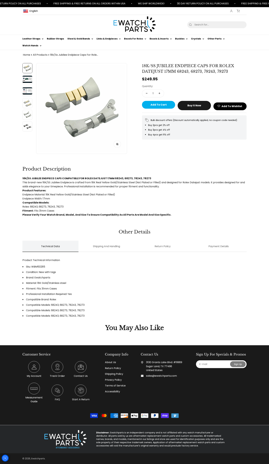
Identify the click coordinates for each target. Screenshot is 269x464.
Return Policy (113, 368)
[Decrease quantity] (146, 93)
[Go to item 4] (27, 103)
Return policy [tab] (163, 246)
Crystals (196, 38)
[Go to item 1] (27, 68)
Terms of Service (115, 385)
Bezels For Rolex (133, 38)
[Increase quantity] (159, 93)
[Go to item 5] (27, 115)
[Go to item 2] (27, 80)
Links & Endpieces (107, 38)
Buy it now (194, 105)
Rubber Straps (55, 38)
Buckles (179, 38)
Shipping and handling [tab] (106, 246)
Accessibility (112, 391)
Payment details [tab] (218, 246)
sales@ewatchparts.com (161, 376)
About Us (110, 362)
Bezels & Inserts (159, 38)
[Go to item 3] (27, 91)
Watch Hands (30, 45)
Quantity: (147, 86)
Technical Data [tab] (50, 246)
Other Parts (215, 38)
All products (40, 55)
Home (26, 55)
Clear (239, 24)
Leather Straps (31, 38)
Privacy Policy (113, 380)
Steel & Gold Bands (78, 38)
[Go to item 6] (27, 126)
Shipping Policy (114, 374)
